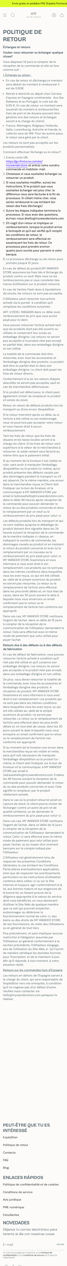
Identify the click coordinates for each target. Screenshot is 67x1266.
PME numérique (13, 1207)
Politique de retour (15, 1145)
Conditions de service (18, 1192)
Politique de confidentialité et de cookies (31, 1184)
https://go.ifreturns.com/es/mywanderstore (24, 163)
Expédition (10, 1137)
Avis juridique (12, 1199)
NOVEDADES (16, 1223)
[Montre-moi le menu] (5, 15)
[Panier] (62, 15)
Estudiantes (11, 1215)
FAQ (5, 1160)
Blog (6, 1168)
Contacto (9, 1153)
